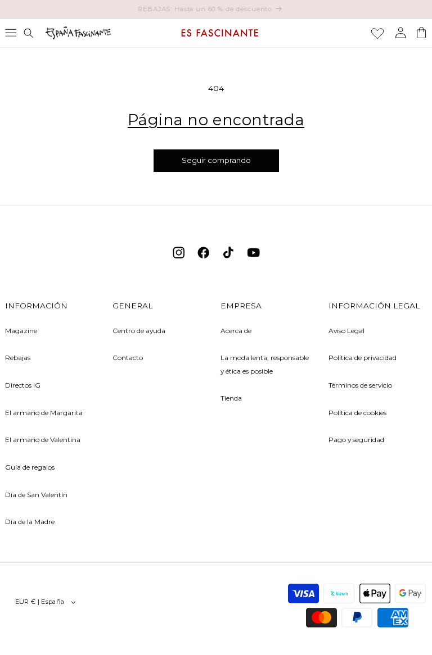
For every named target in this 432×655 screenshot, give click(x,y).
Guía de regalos (30, 467)
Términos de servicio (360, 385)
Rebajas (17, 357)
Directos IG (22, 385)
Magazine (21, 330)
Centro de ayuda (138, 330)
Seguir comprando (216, 160)
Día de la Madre (30, 521)
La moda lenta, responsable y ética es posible (264, 364)
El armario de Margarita (44, 412)
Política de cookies (357, 412)
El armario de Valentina (42, 439)
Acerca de (235, 330)
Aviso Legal (346, 330)
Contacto (127, 357)
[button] (10, 32)
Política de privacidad (362, 357)
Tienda (231, 398)
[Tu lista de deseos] (377, 33)
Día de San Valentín (36, 494)
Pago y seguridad (356, 439)
